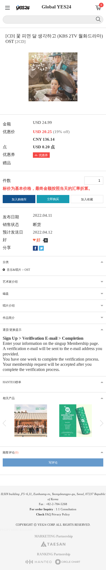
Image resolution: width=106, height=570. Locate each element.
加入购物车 (19, 199)
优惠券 (43, 155)
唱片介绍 (9, 305)
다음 (101, 423)
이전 (4, 423)
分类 (6, 262)
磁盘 (6, 293)
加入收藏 (87, 199)
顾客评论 (10, 452)
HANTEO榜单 (12, 382)
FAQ (48, 514)
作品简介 (9, 317)
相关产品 (9, 398)
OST (27, 269)
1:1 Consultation (66, 509)
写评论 (53, 462)
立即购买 (53, 199)
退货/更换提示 (12, 329)
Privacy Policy (61, 514)
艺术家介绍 (10, 281)
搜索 (98, 19)
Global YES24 (56, 7)
